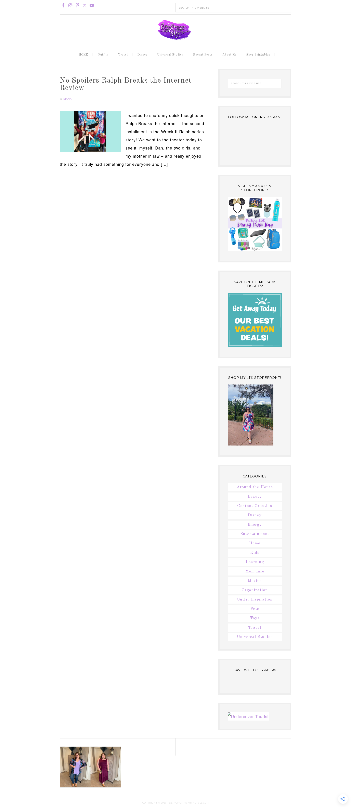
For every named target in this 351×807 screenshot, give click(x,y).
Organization (255, 590)
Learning (255, 562)
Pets (254, 609)
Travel (254, 628)
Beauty (255, 497)
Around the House (255, 487)
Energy (255, 525)
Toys (255, 618)
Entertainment (254, 534)
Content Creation (254, 506)
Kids (254, 553)
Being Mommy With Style (175, 30)
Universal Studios (255, 637)
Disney (255, 515)
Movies (255, 581)
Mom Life (254, 571)
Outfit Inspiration (255, 599)
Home (254, 543)
